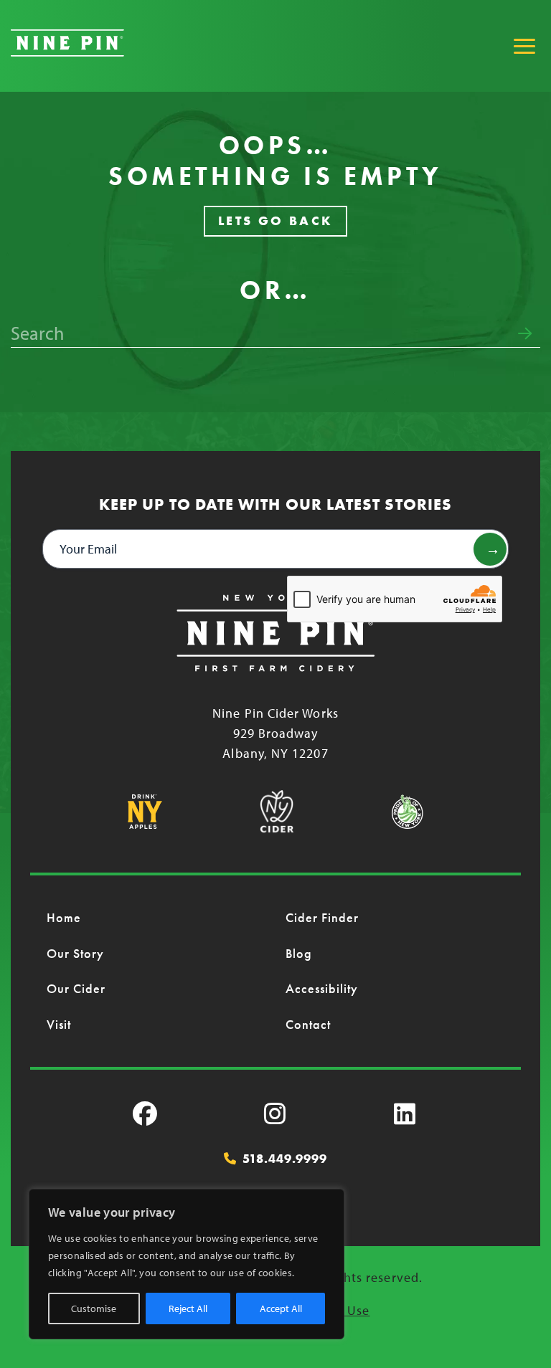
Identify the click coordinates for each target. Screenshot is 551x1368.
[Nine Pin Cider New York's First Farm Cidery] (67, 52)
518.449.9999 (284, 1159)
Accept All (281, 1308)
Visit (59, 1024)
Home (64, 917)
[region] (186, 1264)
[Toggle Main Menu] (524, 46)
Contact (308, 1024)
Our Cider (76, 988)
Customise (93, 1308)
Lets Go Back (276, 220)
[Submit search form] (525, 333)
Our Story (76, 953)
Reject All (188, 1308)
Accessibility (322, 988)
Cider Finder (322, 917)
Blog (299, 953)
